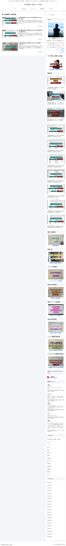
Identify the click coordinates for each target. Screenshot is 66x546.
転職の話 (49, 469)
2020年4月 (49, 520)
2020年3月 (49, 523)
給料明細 (49, 466)
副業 (48, 450)
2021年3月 (49, 493)
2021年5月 (49, 490)
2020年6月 (49, 515)
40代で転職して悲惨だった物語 (53, 439)
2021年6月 (49, 487)
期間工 (48, 455)
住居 (48, 447)
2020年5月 (49, 517)
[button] (63, 14)
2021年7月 (49, 485)
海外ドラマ (49, 460)
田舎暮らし (49, 463)
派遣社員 (49, 458)
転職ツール (49, 471)
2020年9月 (49, 506)
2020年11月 (49, 504)
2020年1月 (49, 528)
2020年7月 (49, 512)
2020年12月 (49, 501)
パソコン (49, 444)
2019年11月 (49, 533)
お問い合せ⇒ (62, 52)
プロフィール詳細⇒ (60, 48)
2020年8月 (49, 509)
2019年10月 (49, 536)
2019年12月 (49, 531)
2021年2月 (49, 496)
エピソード (49, 442)
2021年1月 (49, 498)
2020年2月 (49, 525)
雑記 (48, 474)
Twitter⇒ (63, 50)
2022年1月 (49, 482)
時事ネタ (49, 452)
